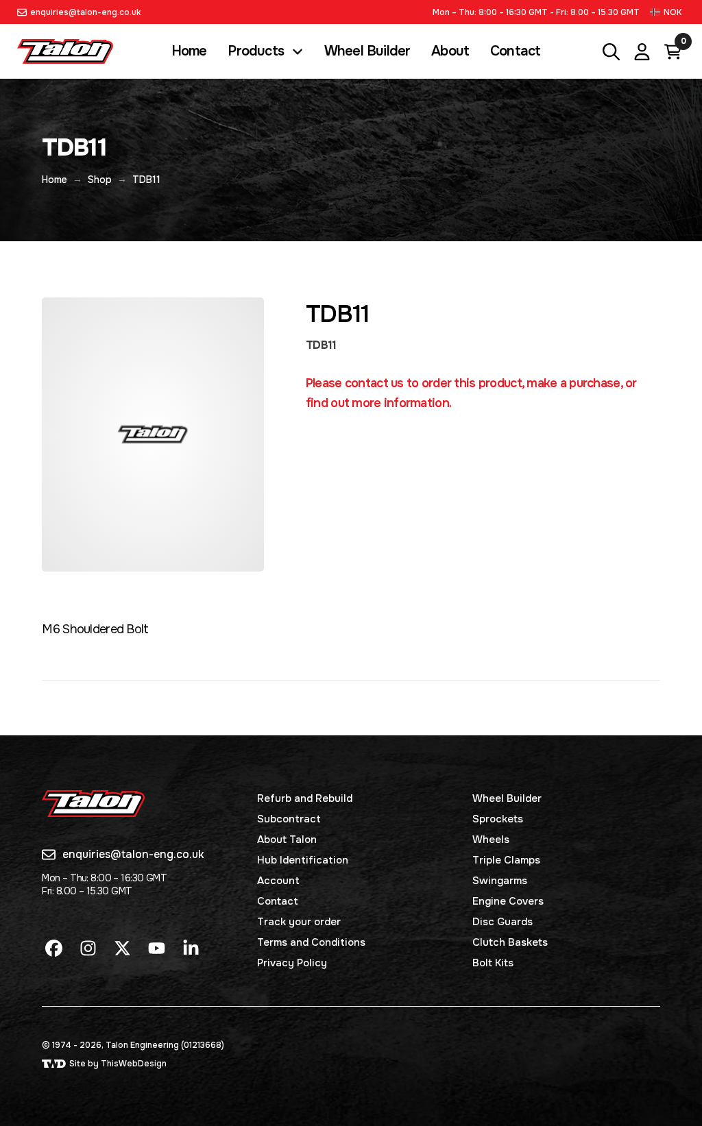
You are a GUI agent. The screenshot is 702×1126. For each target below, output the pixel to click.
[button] (667, 12)
